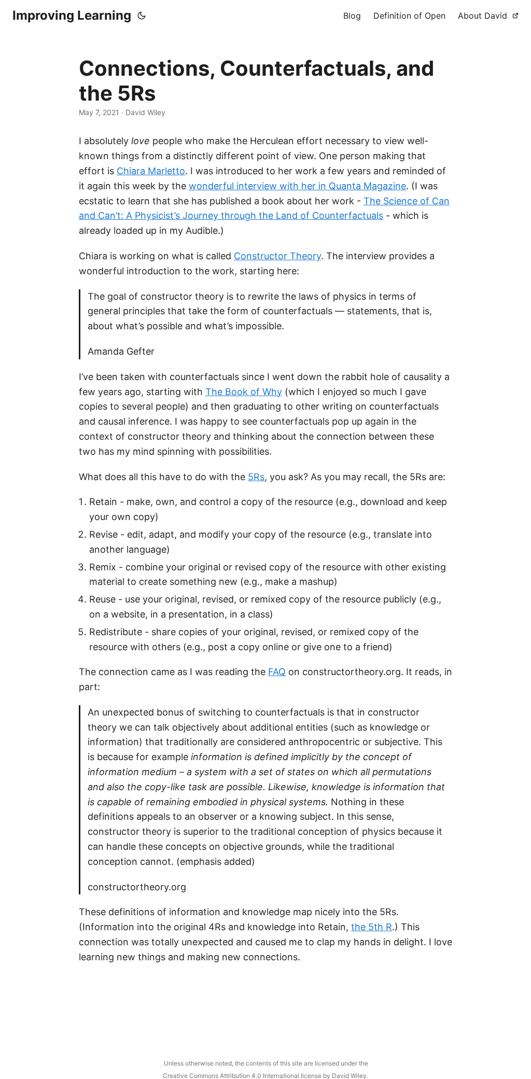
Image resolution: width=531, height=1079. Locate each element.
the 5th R (371, 926)
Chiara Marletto (151, 170)
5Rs (256, 476)
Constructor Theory (277, 255)
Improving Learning (71, 15)
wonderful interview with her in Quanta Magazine (297, 185)
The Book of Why (243, 391)
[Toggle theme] (141, 15)
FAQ (277, 671)
